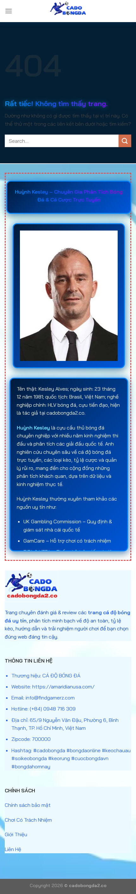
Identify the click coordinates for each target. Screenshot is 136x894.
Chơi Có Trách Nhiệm (28, 820)
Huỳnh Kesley (33, 427)
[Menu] (8, 11)
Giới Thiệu (16, 834)
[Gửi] (125, 141)
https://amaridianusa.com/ (63, 686)
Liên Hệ (13, 849)
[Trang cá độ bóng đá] (68, 11)
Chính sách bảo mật (28, 805)
